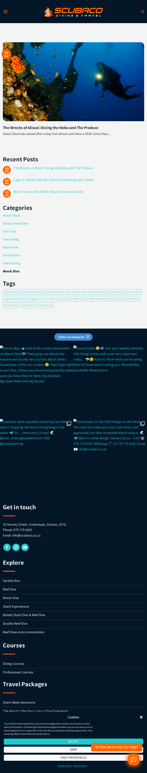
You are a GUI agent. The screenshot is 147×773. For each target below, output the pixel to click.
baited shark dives (84, 292)
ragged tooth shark (14, 298)
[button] (141, 717)
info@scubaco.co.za (26, 535)
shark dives (79, 298)
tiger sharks (27, 305)
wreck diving (45, 305)
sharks (109, 298)
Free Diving (11, 239)
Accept (73, 741)
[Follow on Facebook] (7, 547)
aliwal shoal (10, 292)
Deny (73, 749)
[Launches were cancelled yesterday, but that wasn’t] (37, 455)
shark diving (95, 298)
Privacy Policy (65, 765)
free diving (118, 292)
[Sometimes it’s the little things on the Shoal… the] (110, 455)
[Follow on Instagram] (16, 547)
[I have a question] (133, 759)
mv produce (134, 292)
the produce (11, 305)
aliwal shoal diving (30, 292)
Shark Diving (12, 263)
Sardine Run (11, 255)
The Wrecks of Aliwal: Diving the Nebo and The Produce (50, 127)
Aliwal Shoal (11, 215)
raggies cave (36, 298)
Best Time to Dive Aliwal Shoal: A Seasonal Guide (48, 192)
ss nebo (121, 298)
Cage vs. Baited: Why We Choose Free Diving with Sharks (54, 180)
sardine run (53, 298)
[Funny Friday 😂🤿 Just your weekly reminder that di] (110, 382)
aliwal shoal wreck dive (57, 292)
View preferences (73, 757)
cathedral (103, 292)
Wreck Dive (11, 271)
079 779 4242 (22, 530)
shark (66, 298)
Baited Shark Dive (15, 223)
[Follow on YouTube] (25, 547)
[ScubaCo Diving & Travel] (73, 11)
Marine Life (10, 247)
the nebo (134, 298)
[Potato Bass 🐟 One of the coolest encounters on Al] (37, 382)
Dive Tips (9, 231)
